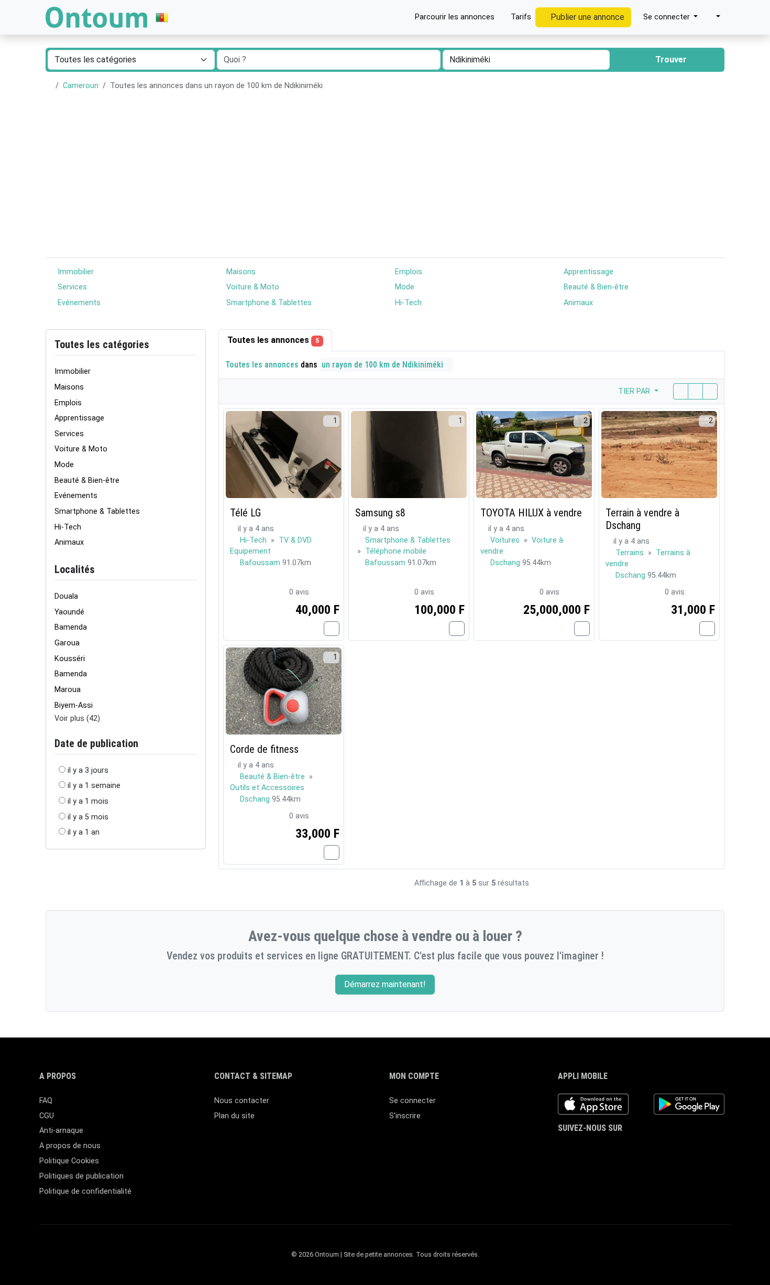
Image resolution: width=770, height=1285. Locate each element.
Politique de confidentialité (85, 1191)
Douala (66, 596)
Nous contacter (241, 1100)
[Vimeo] (655, 1148)
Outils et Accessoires (267, 787)
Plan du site (234, 1115)
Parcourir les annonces (453, 17)
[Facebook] (564, 1148)
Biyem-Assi (73, 705)
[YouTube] (640, 1148)
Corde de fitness (264, 749)
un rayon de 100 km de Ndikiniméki (383, 365)
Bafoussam (261, 562)
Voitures (506, 540)
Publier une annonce (586, 17)
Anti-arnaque (61, 1130)
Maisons (240, 271)
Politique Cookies (69, 1161)
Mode (403, 287)
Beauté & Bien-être (595, 287)
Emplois (407, 271)
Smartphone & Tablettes (268, 302)
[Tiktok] (625, 1148)
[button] (713, 17)
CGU (46, 1115)
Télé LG (245, 512)
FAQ (45, 1100)
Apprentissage (587, 271)
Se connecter (412, 1100)
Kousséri (69, 658)
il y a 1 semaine (94, 785)
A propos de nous (70, 1145)
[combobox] (526, 60)
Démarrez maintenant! (385, 984)
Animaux (577, 302)
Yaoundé (69, 612)
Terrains (630, 552)
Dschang (506, 562)
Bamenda (70, 627)
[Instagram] (594, 1148)
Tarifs (520, 17)
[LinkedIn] (610, 1148)
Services (71, 287)
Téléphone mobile (395, 551)
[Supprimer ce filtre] (193, 569)
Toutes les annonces (273, 340)
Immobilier (75, 271)
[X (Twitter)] (579, 1148)
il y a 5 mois (88, 817)
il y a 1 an (84, 832)
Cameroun (80, 85)
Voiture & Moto (251, 287)
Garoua (67, 643)
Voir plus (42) (77, 718)
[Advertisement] (385, 178)
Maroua (67, 689)
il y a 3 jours (88, 770)
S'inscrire (405, 1115)
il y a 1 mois (88, 801)
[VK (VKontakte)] (670, 1148)
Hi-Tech (407, 302)
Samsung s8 (380, 512)
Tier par (635, 391)
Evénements (78, 302)
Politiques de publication (81, 1176)
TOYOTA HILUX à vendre (531, 512)
